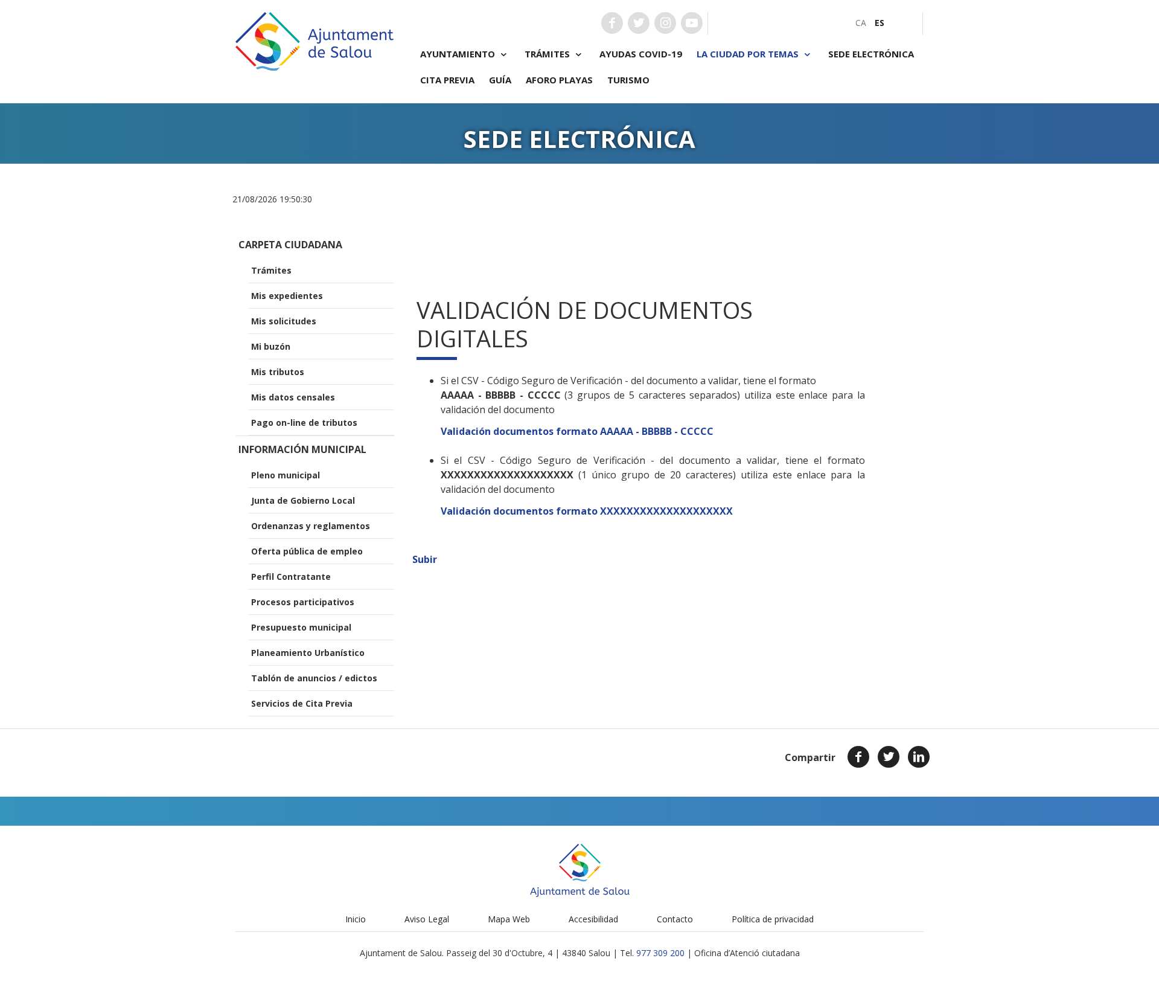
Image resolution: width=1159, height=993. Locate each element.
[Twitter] (888, 757)
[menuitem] (860, 22)
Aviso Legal (426, 919)
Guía (500, 80)
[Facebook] (858, 757)
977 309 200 (660, 953)
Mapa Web (509, 919)
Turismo (628, 80)
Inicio (355, 919)
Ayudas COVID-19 (640, 54)
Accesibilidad (593, 919)
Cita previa (447, 80)
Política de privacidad (773, 919)
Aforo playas (559, 80)
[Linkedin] (919, 757)
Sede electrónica (871, 54)
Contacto (675, 919)
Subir (424, 559)
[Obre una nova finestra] (612, 23)
